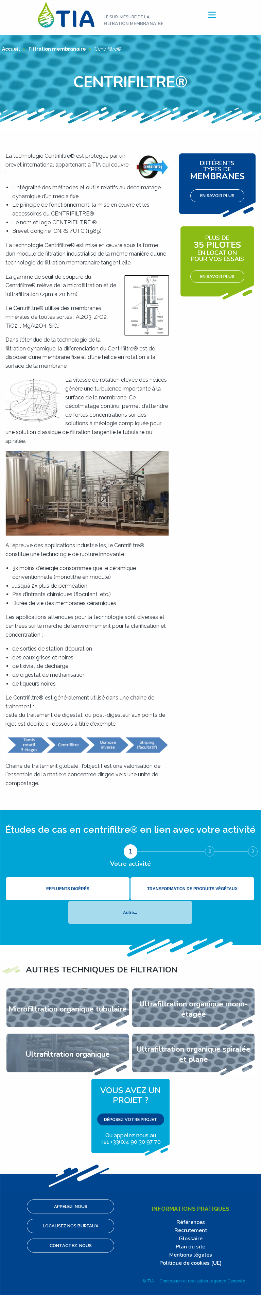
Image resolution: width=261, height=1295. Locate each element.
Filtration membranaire (58, 49)
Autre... (130, 912)
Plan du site (190, 1246)
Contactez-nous (71, 1245)
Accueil (11, 49)
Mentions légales (190, 1255)
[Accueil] (66, 14)
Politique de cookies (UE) (190, 1263)
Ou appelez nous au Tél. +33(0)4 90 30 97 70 (130, 1115)
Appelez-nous (70, 1206)
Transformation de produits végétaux (192, 888)
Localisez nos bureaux (70, 1225)
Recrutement (190, 1230)
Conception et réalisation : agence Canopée (202, 1281)
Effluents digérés (67, 888)
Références (190, 1222)
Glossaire (191, 1238)
